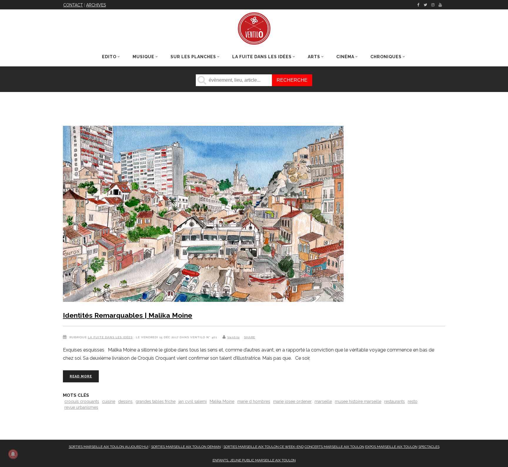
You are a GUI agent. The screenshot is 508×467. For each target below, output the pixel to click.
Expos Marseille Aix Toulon (391, 447)
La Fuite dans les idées (110, 337)
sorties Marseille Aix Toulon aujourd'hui (108, 447)
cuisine (108, 401)
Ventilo (233, 337)
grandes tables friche (156, 401)
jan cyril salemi (192, 401)
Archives (96, 5)
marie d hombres (253, 401)
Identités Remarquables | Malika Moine (127, 315)
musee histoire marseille (358, 401)
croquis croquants (81, 401)
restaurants (394, 401)
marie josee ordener (292, 401)
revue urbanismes (81, 407)
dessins (125, 401)
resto (412, 401)
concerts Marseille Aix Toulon (334, 447)
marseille (323, 401)
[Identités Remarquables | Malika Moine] (203, 215)
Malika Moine (222, 401)
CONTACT (73, 5)
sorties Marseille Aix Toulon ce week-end (263, 447)
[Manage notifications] (13, 454)
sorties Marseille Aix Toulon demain (186, 447)
